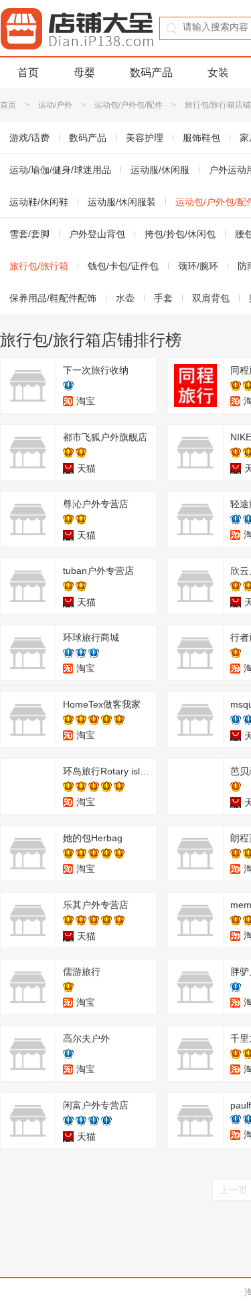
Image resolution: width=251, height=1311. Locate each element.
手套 (163, 298)
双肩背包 (211, 298)
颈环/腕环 (198, 266)
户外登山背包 (97, 234)
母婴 (84, 72)
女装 (218, 72)
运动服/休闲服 (160, 169)
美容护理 (144, 137)
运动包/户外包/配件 (128, 105)
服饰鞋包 (201, 137)
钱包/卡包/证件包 (123, 266)
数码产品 (151, 72)
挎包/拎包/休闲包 (180, 234)
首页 (28, 72)
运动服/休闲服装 (122, 201)
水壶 (125, 298)
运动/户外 (55, 105)
